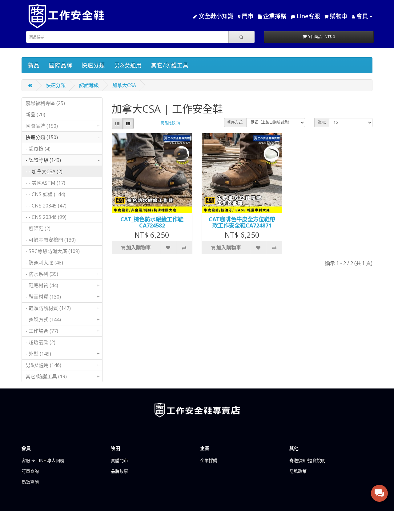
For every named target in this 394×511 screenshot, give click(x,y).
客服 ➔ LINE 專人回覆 (43, 460)
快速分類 (93, 65)
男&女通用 (128, 65)
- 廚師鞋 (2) (38, 228)
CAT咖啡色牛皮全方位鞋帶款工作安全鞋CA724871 (242, 222)
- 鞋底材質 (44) (63, 285)
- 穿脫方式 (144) (63, 319)
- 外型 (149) (63, 353)
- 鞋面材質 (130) (63, 296)
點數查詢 (30, 482)
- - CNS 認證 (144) (45, 194)
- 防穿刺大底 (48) (44, 262)
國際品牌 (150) (63, 126)
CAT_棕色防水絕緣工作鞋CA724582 (151, 222)
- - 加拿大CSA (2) (44, 171)
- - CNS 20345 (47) (46, 205)
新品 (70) (35, 114)
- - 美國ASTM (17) (45, 182)
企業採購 (208, 460)
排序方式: (235, 122)
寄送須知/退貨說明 (307, 460)
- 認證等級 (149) (63, 160)
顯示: (322, 122)
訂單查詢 (30, 471)
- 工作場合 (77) (63, 331)
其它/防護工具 (170, 65)
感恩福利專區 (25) (45, 103)
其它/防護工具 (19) (63, 376)
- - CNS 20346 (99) (46, 217)
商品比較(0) (170, 123)
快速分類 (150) (63, 137)
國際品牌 (60, 65)
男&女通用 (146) (63, 365)
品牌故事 (119, 471)
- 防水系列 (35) (63, 274)
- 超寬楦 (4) (38, 148)
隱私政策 (298, 471)
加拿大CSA (124, 85)
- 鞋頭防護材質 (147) (63, 308)
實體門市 (119, 460)
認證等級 (89, 85)
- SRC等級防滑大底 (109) (53, 251)
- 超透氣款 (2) (40, 342)
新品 (34, 65)
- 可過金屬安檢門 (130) (51, 239)
